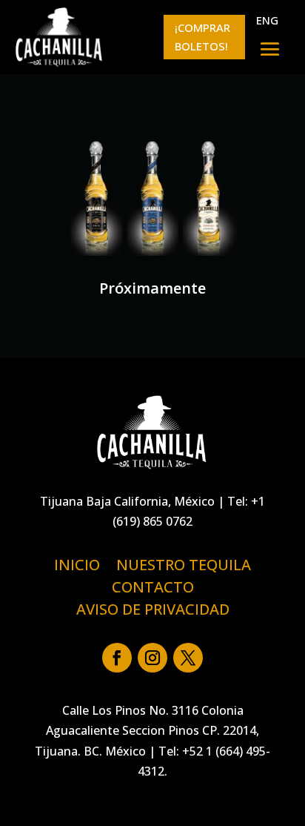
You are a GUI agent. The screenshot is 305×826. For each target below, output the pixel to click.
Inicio (77, 567)
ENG (267, 20)
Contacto (153, 589)
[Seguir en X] (188, 658)
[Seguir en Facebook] (117, 658)
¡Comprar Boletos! (202, 37)
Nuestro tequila (183, 567)
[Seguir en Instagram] (152, 658)
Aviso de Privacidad (152, 611)
